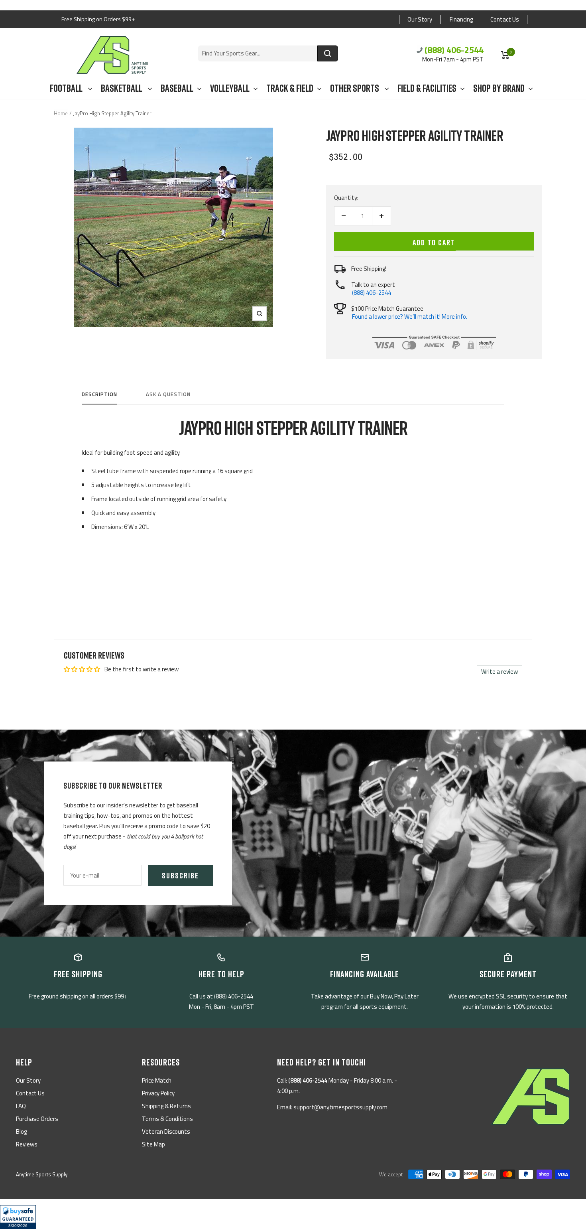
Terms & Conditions (167, 1118)
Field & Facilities (426, 88)
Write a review (499, 671)
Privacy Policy (158, 1093)
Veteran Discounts (166, 1131)
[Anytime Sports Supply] (112, 55)
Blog (21, 1131)
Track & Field (289, 88)
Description (99, 394)
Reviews (26, 1144)
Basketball (122, 88)
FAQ (21, 1106)
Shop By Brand (499, 88)
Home (61, 113)
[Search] (327, 53)
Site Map (153, 1144)
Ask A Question (168, 394)
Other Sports (355, 88)
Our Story (419, 19)
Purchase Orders (37, 1118)
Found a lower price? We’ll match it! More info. (409, 316)
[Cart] (505, 55)
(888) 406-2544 (454, 49)
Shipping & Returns (166, 1106)
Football (67, 88)
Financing (461, 19)
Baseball (177, 88)
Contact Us (504, 19)
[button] (18, 1217)
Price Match (156, 1080)
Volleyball (230, 88)
